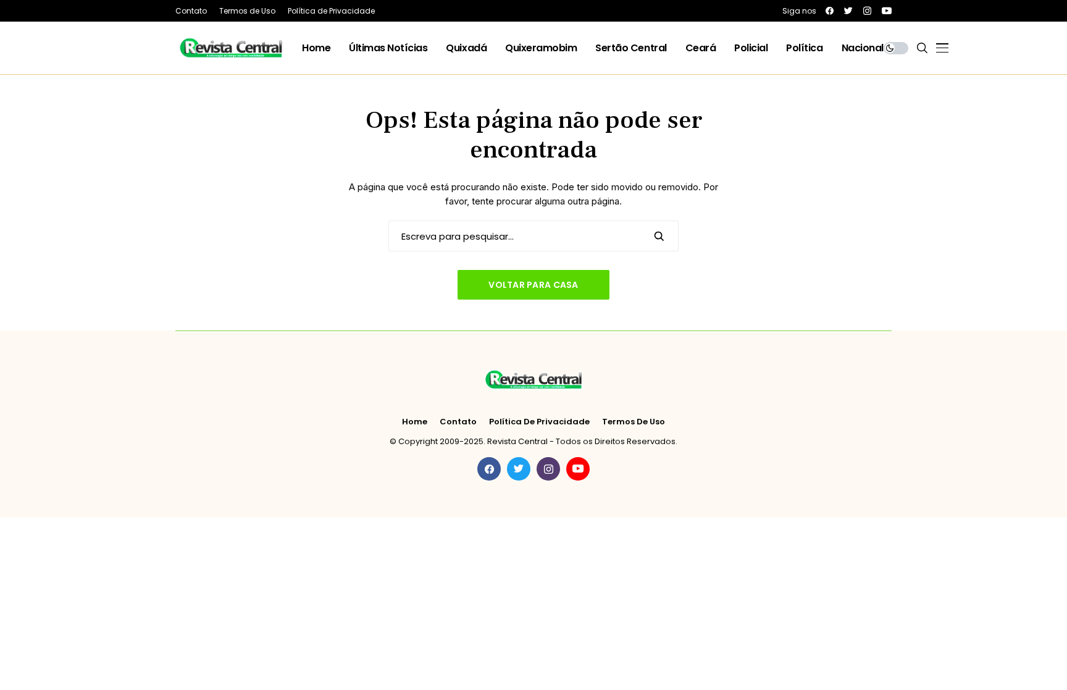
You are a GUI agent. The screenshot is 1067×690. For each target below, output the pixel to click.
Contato (458, 422)
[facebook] (830, 11)
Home (414, 422)
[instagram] (867, 11)
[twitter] (848, 10)
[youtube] (887, 10)
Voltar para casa (533, 285)
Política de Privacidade (539, 422)
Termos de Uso (633, 422)
